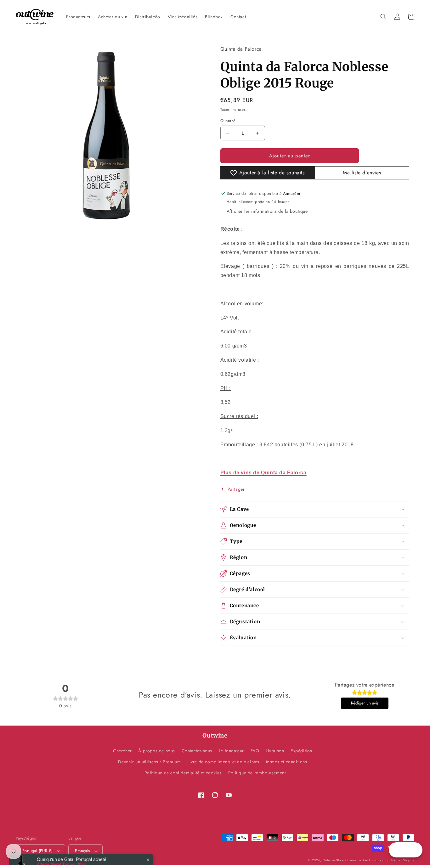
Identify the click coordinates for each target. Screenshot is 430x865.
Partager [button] (236, 489)
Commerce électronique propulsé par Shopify (379, 860)
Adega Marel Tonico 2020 (61, 843)
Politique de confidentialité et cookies (183, 773)
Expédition (301, 751)
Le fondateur (231, 751)
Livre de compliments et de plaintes (223, 762)
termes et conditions (286, 762)
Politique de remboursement (257, 773)
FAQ (255, 751)
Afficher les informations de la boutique (267, 211)
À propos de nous (156, 751)
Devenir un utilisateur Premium (149, 762)
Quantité (228, 121)
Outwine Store (333, 860)
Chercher (122, 751)
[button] (383, 17)
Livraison (275, 751)
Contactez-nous (197, 751)
